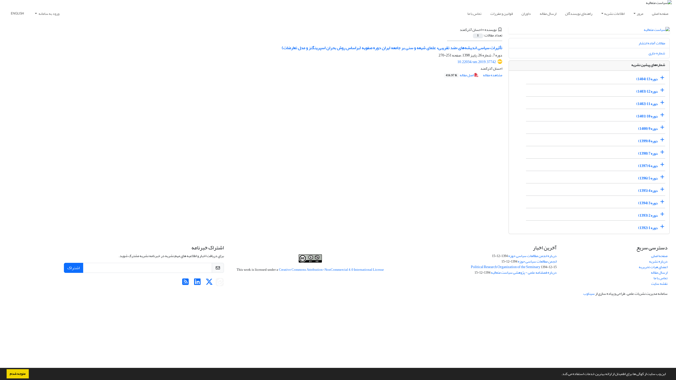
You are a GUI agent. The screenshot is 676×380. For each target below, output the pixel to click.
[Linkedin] (197, 283)
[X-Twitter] (209, 283)
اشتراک (73, 268)
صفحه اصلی (660, 13)
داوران (526, 13)
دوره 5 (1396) (648, 178)
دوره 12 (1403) (647, 91)
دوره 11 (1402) (647, 103)
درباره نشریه (658, 261)
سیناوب (589, 293)
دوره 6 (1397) (648, 165)
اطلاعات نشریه (614, 13)
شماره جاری (657, 53)
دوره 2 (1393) (648, 215)
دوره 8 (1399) (648, 141)
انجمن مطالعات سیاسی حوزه (537, 261)
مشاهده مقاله (492, 75)
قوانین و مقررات (501, 13)
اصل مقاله (460, 75)
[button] (560, 374)
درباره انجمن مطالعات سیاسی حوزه (532, 255)
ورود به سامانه (48, 13)
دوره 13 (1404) (647, 79)
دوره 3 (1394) (648, 203)
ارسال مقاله (548, 13)
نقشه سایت (659, 283)
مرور (640, 13)
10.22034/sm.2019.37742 (476, 61)
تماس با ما (474, 13)
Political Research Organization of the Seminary (505, 266)
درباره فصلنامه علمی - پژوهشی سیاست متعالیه (524, 272)
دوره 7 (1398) (648, 153)
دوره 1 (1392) (648, 227)
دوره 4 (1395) (648, 190)
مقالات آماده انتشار (652, 43)
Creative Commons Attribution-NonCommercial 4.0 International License (331, 269)
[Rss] (185, 283)
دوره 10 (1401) (647, 116)
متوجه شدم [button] (18, 373)
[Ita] (219, 283)
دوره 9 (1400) (648, 128)
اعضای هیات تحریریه (653, 266)
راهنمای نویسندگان (578, 13)
